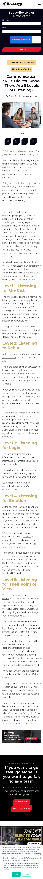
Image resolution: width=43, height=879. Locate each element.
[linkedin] (16, 141)
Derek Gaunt (14, 96)
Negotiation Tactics (21, 69)
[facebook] (8, 141)
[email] (33, 141)
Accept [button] (16, 874)
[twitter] (25, 141)
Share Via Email (21, 802)
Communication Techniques (21, 62)
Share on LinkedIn (21, 808)
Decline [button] (26, 874)
